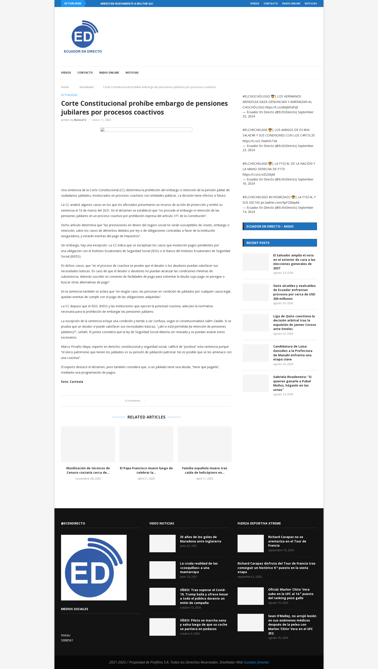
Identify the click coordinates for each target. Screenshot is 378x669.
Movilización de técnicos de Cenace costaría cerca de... (88, 470)
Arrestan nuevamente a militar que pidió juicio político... (144, 3)
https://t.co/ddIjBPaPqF (281, 107)
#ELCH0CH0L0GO (255, 197)
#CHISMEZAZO (279, 197)
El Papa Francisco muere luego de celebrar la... (146, 470)
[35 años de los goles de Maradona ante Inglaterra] (162, 543)
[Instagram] (290, 72)
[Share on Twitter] (155, 401)
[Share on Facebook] (151, 401)
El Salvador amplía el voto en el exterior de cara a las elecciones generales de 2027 (294, 261)
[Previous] (90, 3)
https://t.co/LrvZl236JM (259, 174)
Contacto (271, 3)
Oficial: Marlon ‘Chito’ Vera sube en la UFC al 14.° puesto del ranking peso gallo (290, 593)
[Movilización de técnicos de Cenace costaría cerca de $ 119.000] (88, 444)
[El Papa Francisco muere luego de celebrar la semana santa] (146, 444)
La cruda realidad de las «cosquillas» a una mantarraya (199, 567)
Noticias (311, 3)
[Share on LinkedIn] (159, 401)
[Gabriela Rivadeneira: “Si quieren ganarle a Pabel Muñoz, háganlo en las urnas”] (256, 383)
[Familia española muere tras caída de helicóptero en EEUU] (205, 444)
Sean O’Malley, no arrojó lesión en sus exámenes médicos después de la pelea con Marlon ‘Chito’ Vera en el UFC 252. (292, 624)
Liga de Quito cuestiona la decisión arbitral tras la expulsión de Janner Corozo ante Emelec (294, 322)
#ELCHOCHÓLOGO (256, 96)
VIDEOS (254, 3)
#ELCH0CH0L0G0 (255, 130)
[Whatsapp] (304, 72)
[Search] (315, 72)
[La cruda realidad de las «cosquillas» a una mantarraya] (162, 570)
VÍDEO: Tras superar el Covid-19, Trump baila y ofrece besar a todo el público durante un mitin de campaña (204, 596)
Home (65, 87)
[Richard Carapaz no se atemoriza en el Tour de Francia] (251, 543)
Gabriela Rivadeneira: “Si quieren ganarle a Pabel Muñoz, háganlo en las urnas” (292, 383)
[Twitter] (285, 72)
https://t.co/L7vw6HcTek (260, 141)
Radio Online (291, 3)
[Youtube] (295, 72)
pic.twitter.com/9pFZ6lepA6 (280, 202)
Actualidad (86, 87)
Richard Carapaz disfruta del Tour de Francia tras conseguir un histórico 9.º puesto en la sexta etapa (276, 567)
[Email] (299, 72)
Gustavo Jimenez (256, 662)
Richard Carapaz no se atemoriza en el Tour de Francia (287, 541)
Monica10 (80, 120)
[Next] (96, 3)
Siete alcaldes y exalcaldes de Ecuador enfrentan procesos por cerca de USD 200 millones (294, 292)
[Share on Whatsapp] (163, 401)
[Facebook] (281, 72)
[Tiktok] (308, 72)
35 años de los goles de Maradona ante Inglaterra (200, 539)
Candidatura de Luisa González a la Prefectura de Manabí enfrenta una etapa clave (292, 352)
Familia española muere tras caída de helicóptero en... (204, 470)
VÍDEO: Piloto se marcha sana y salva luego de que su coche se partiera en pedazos (203, 624)
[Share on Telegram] (167, 401)
